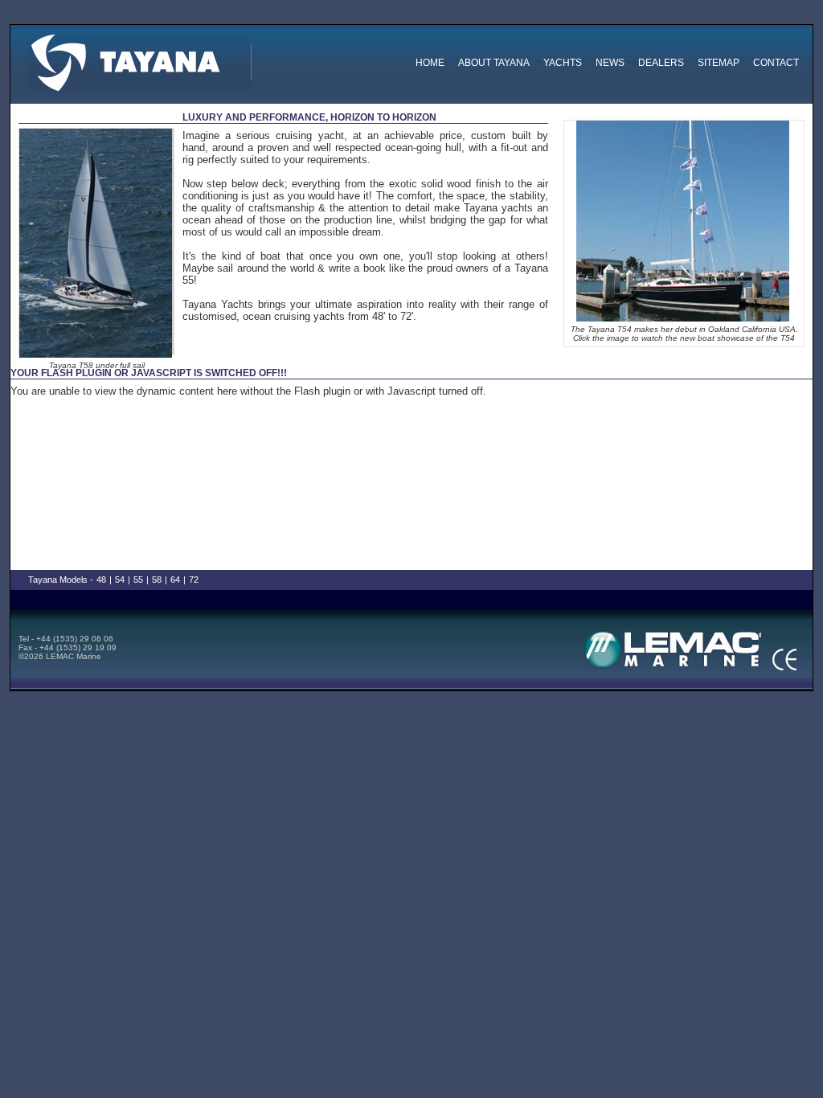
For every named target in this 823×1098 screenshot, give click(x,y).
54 (120, 579)
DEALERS (661, 62)
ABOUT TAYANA (494, 62)
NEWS (610, 62)
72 (194, 579)
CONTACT (776, 62)
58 (157, 579)
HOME (430, 62)
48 (101, 579)
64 (175, 579)
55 (138, 579)
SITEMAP (718, 62)
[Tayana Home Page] (138, 59)
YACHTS (562, 62)
